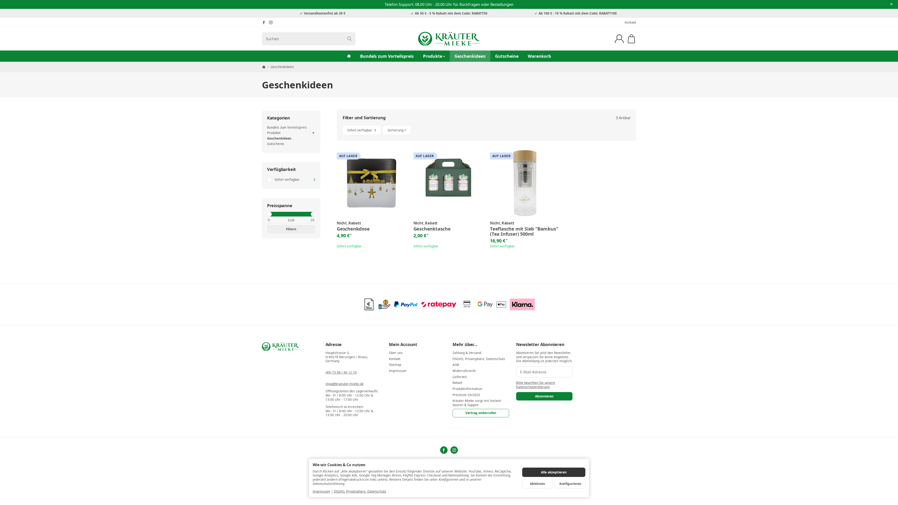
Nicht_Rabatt (349, 223)
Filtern (291, 229)
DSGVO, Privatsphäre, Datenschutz (360, 491)
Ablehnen (537, 483)
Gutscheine (506, 56)
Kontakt (630, 22)
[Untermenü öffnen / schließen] (313, 133)
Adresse (334, 344)
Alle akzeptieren (554, 472)
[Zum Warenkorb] (631, 38)
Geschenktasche (432, 228)
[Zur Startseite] (449, 39)
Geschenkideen (470, 56)
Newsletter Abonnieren (540, 344)
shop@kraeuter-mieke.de (345, 384)
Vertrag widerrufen (480, 413)
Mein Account (403, 344)
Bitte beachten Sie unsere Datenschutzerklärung (535, 384)
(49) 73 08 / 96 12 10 (341, 372)
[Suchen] (349, 38)
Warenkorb (539, 56)
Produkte (432, 56)
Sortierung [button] (395, 130)
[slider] (269, 214)
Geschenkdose (353, 228)
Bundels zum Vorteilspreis (387, 56)
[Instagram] (271, 22)
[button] (486, 130)
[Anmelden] (619, 38)
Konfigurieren (570, 483)
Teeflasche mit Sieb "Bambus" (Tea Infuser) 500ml (524, 231)
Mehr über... (465, 344)
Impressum (321, 491)
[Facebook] (264, 22)
